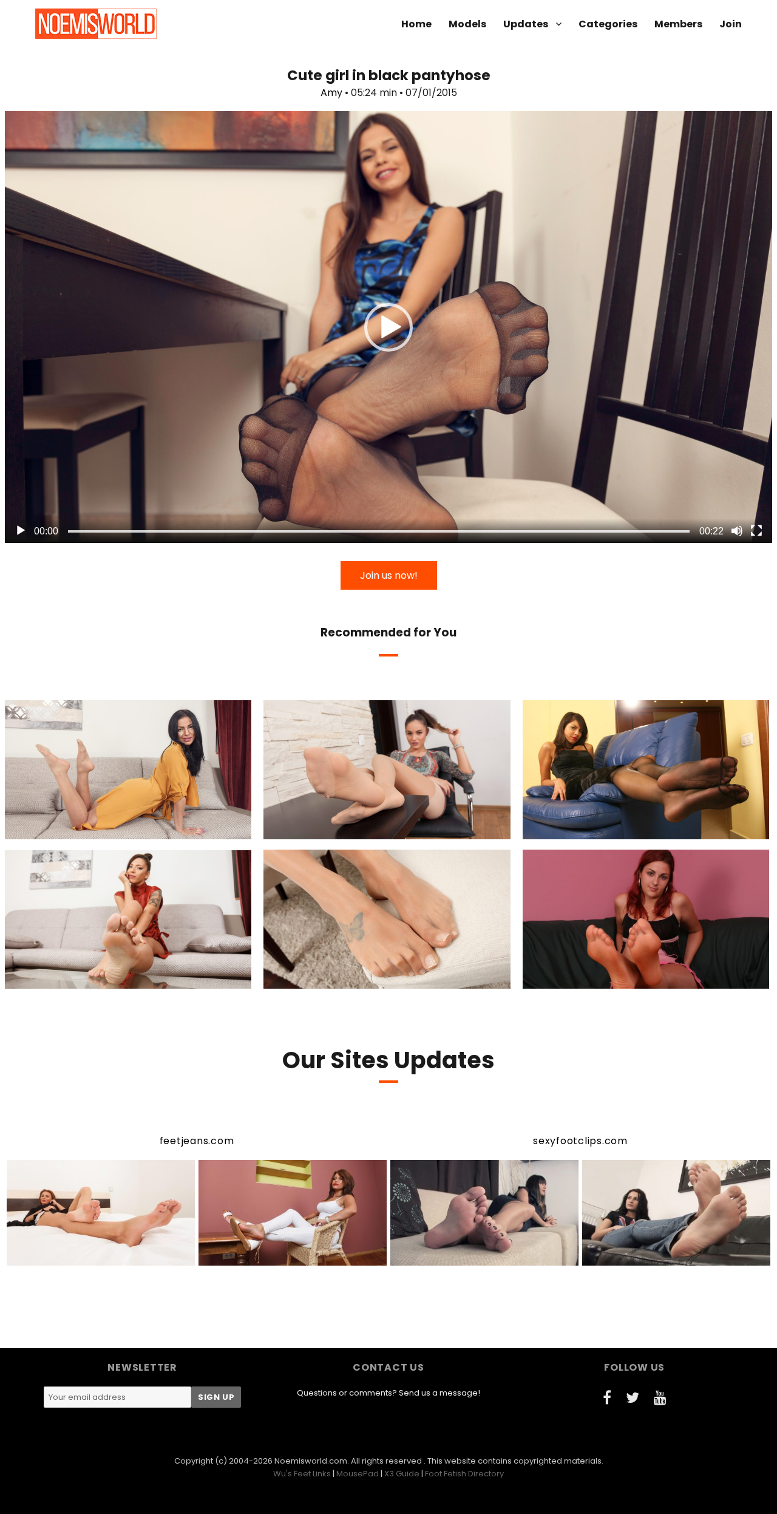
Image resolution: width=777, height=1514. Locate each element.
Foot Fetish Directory (464, 1473)
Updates (525, 24)
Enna (335, 978)
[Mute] (737, 531)
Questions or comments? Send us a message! (388, 1393)
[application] (388, 327)
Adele (76, 978)
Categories (608, 24)
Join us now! (389, 575)
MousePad (357, 1473)
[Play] (21, 531)
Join (730, 24)
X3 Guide (401, 1473)
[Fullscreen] (756, 531)
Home (416, 24)
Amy (331, 93)
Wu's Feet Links (302, 1473)
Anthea (338, 829)
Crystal (594, 829)
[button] (388, 327)
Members (678, 24)
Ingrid (594, 978)
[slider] (379, 531)
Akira (76, 829)
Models (467, 24)
